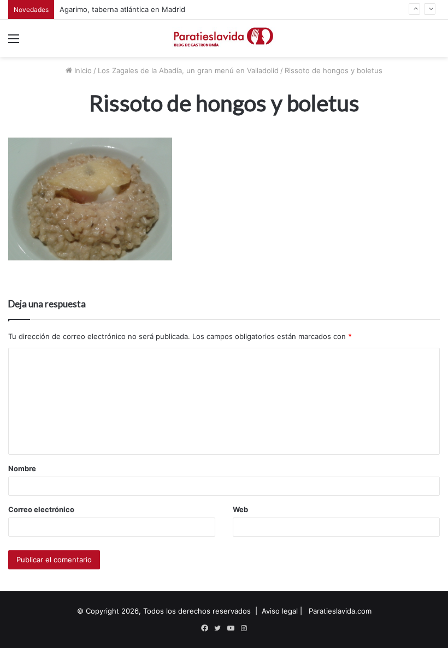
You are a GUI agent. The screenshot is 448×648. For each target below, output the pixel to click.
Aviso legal (280, 611)
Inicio (82, 70)
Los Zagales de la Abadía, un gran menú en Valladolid (188, 70)
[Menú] (13, 42)
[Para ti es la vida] (224, 38)
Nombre (22, 468)
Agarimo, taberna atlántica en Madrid (122, 9)
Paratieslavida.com (340, 611)
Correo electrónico (41, 509)
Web (240, 509)
